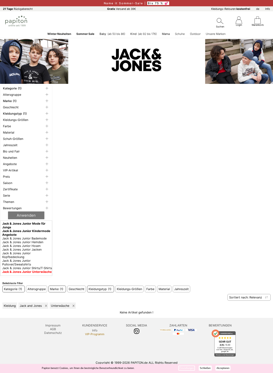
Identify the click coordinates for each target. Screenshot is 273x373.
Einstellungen (186, 368)
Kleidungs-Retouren (230, 8)
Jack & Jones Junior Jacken (22, 249)
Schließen (205, 368)
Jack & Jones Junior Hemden (22, 242)
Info (267, 8)
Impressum (53, 325)
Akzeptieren (223, 368)
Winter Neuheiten (59, 34)
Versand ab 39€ (121, 8)
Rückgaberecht (18, 8)
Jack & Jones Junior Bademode (24, 238)
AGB (53, 329)
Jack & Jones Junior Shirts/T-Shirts (27, 268)
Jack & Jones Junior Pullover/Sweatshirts (16, 262)
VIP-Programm (94, 334)
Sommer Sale (85, 34)
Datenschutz (53, 333)
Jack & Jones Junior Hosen (21, 246)
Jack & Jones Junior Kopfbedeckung (16, 255)
